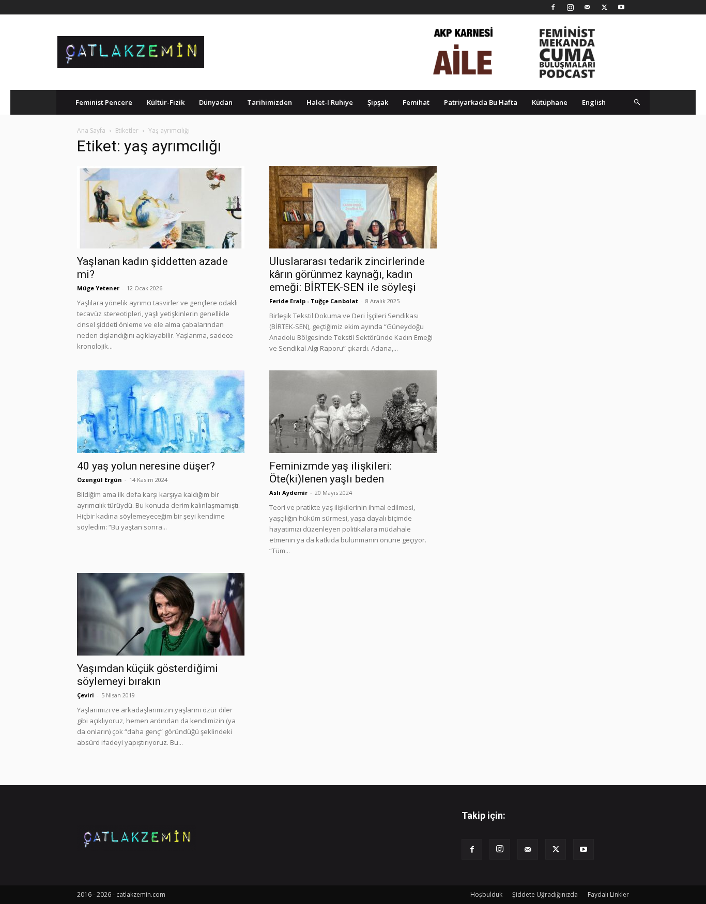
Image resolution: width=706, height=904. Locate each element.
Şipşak (377, 102)
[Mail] (587, 7)
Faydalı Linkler (608, 894)
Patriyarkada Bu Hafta (480, 102)
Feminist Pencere (103, 102)
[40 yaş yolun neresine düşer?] (160, 411)
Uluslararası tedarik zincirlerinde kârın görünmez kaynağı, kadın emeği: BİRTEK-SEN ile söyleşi (347, 274)
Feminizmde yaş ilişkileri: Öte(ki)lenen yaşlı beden (330, 472)
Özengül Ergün (99, 480)
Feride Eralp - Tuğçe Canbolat (313, 301)
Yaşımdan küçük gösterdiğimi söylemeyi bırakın (147, 675)
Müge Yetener (98, 288)
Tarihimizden (269, 102)
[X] (604, 7)
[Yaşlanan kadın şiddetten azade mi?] (160, 207)
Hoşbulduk (486, 894)
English (594, 102)
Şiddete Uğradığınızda (545, 894)
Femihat (416, 102)
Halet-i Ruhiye (329, 102)
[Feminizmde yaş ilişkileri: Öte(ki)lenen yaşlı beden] (353, 411)
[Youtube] (621, 7)
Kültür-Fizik (166, 102)
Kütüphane (549, 102)
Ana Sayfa (91, 130)
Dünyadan (216, 102)
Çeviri (85, 695)
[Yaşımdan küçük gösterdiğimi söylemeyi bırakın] (160, 614)
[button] (637, 102)
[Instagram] (570, 7)
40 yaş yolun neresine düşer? (146, 466)
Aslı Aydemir (288, 492)
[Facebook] (553, 7)
